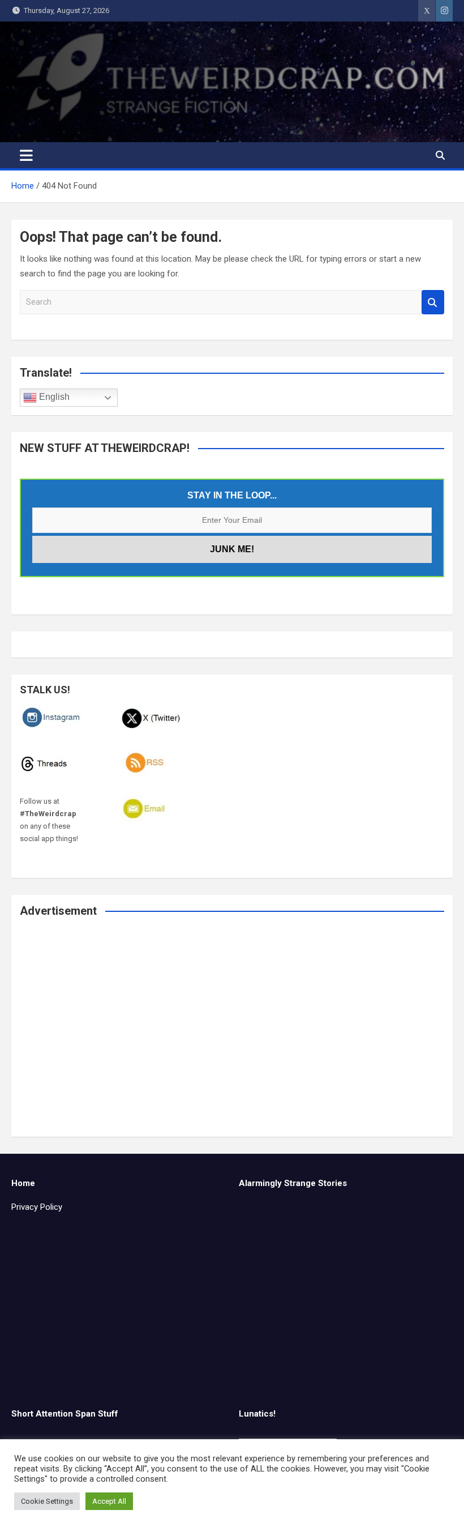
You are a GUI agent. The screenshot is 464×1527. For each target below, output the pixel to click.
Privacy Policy (36, 1207)
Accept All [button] (109, 1501)
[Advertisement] (232, 1035)
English (53, 397)
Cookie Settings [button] (47, 1501)
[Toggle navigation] (26, 155)
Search (433, 302)
